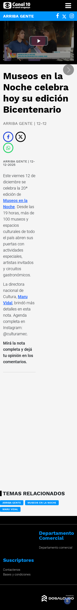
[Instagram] (72, 16)
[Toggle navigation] (68, 5)
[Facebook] (57, 16)
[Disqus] (19, 430)
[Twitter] (64, 16)
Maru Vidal (10, 509)
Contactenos (11, 570)
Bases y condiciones (17, 574)
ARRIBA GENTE (15, 161)
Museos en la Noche (42, 502)
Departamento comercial (55, 547)
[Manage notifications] (67, 601)
